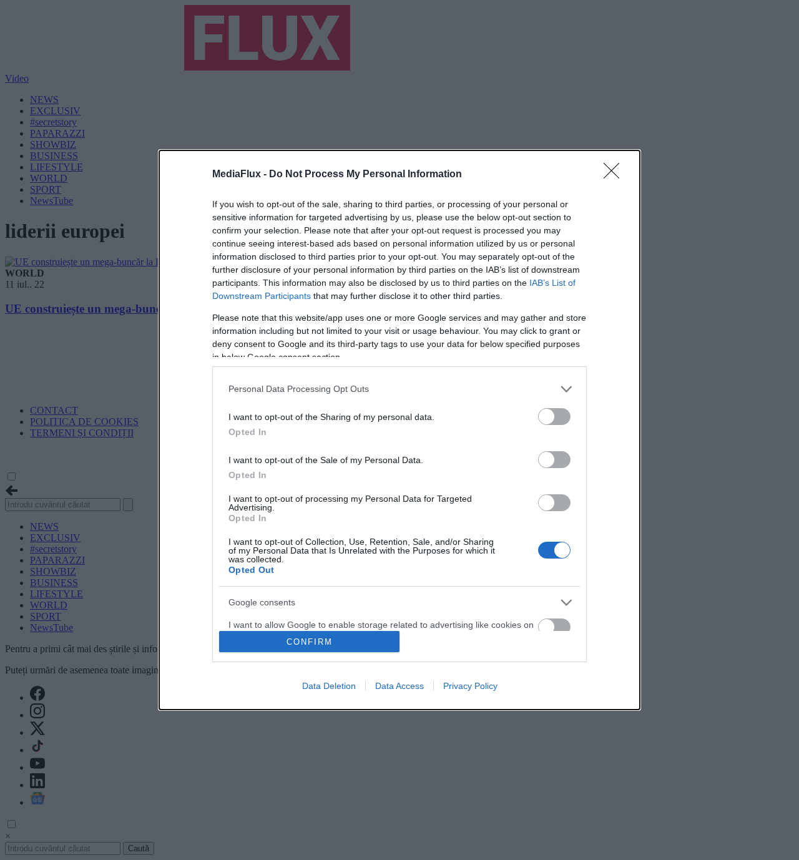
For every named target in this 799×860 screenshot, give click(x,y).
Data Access (399, 686)
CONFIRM (310, 642)
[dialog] (399, 430)
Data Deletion (329, 686)
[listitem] (399, 389)
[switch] (554, 416)
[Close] (615, 175)
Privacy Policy (470, 686)
